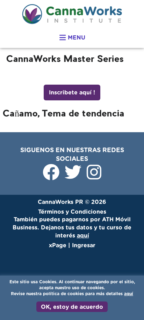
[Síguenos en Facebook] (52, 176)
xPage (58, 245)
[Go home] (72, 14)
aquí (128, 294)
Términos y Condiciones (72, 212)
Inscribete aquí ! (72, 92)
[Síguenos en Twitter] (74, 176)
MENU (75, 38)
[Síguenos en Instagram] (94, 176)
